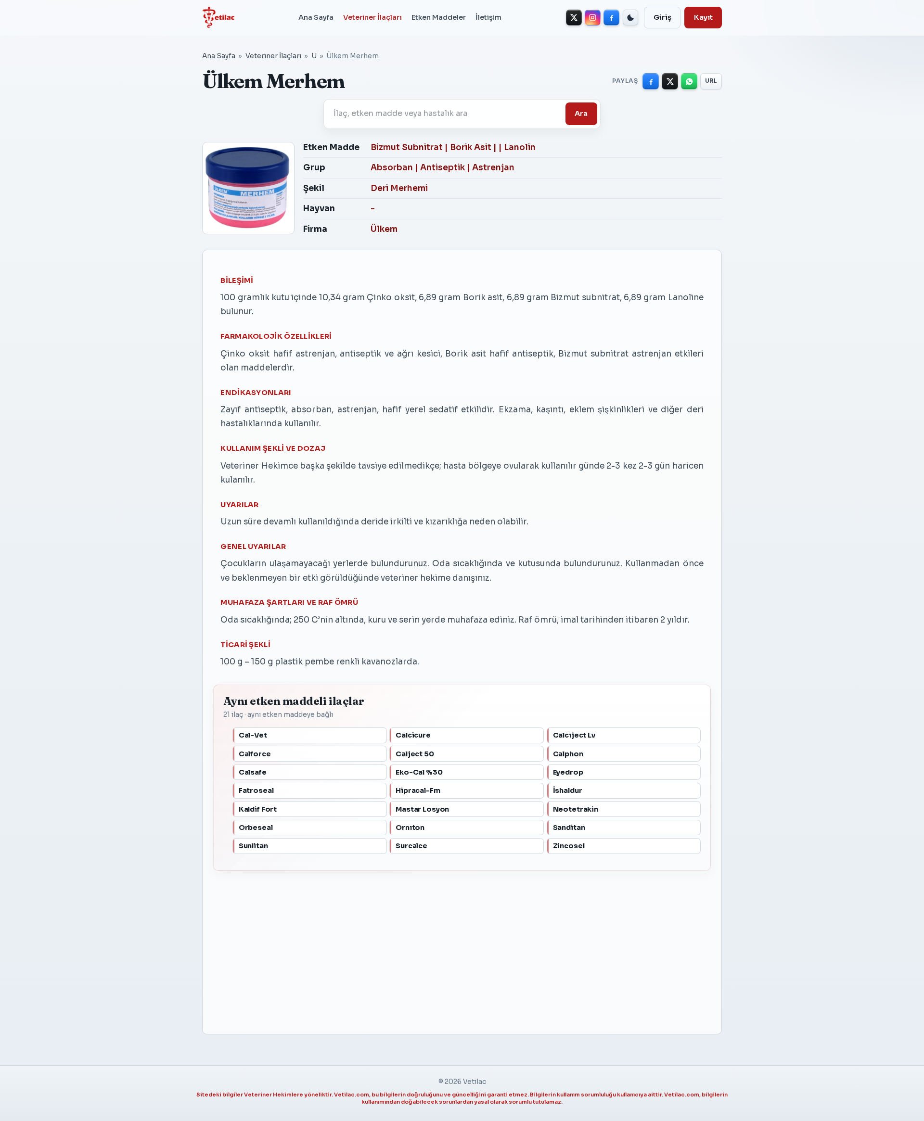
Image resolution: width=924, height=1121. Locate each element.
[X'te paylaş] (670, 81)
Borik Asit (470, 147)
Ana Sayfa (316, 17)
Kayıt (703, 17)
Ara (581, 113)
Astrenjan (493, 168)
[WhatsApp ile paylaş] (689, 81)
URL (711, 80)
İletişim (488, 17)
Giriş (662, 17)
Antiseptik (442, 168)
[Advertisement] (461, 947)
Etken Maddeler (438, 17)
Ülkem (384, 229)
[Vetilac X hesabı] (574, 17)
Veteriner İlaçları (372, 17)
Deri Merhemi (399, 188)
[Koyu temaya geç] (631, 17)
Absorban (392, 168)
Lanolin (520, 147)
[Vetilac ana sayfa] (218, 17)
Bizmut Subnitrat (407, 147)
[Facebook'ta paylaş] (650, 81)
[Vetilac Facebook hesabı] (611, 17)
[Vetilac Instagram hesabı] (593, 17)
